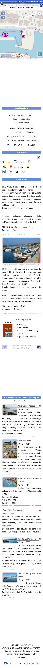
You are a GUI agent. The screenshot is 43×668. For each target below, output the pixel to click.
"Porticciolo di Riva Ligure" (21, 347)
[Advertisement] (21, 81)
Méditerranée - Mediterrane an (21, 116)
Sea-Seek (21, 1)
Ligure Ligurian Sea (21, 119)
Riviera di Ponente (21, 123)
